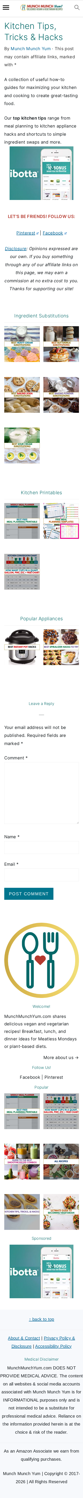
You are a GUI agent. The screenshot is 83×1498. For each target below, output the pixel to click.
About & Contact (24, 1338)
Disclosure (15, 248)
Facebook (53, 233)
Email (11, 864)
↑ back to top (41, 1319)
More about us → (61, 1057)
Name (12, 836)
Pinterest (25, 233)
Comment (16, 757)
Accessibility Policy (53, 1346)
